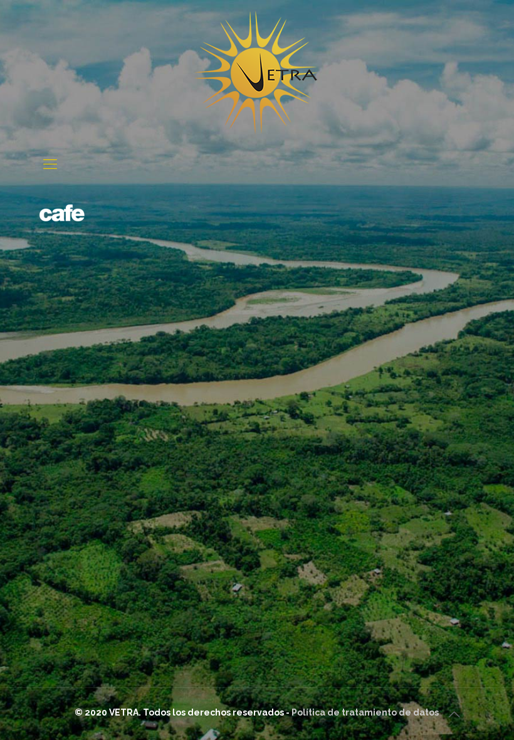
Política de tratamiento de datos (365, 712)
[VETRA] (257, 73)
